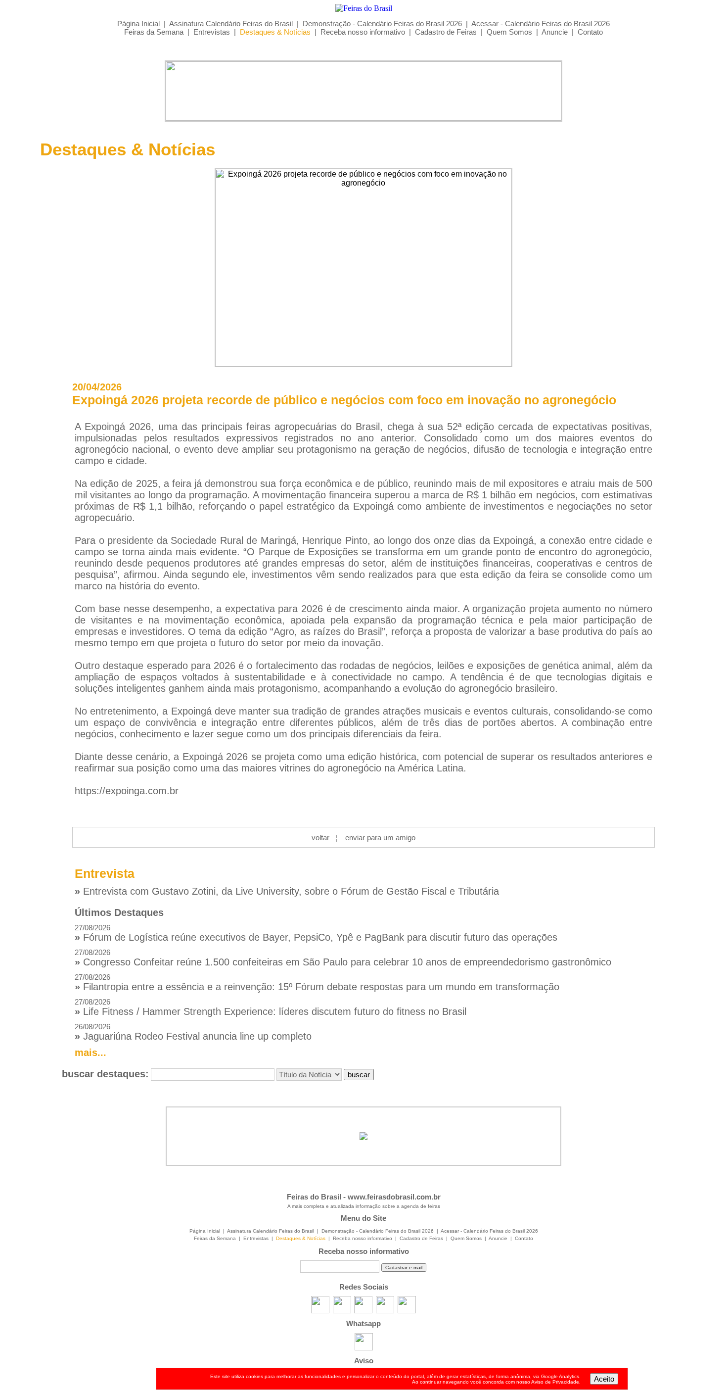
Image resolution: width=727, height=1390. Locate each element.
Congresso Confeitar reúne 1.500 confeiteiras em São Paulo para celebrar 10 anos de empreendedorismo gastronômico (343, 957)
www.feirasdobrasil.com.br (394, 1197)
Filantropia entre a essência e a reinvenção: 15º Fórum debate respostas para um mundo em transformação (317, 982)
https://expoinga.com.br (127, 790)
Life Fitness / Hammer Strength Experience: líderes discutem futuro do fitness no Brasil (270, 1007)
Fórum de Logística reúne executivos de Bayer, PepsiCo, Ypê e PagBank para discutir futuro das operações (316, 933)
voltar (320, 837)
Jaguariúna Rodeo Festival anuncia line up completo (193, 1032)
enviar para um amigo (380, 837)
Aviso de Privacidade (555, 1382)
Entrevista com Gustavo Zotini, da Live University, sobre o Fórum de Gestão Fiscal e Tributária (287, 891)
